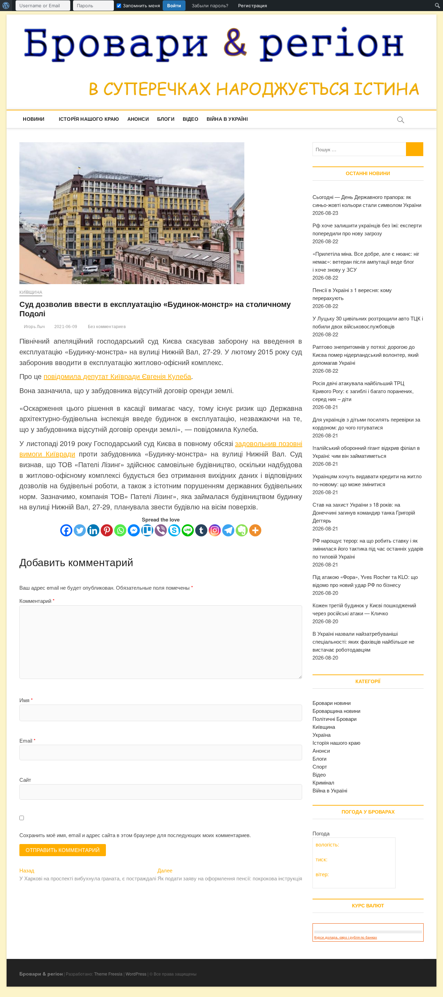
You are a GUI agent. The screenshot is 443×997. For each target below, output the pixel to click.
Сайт (25, 779)
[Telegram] (228, 530)
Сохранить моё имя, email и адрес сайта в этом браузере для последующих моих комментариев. (135, 835)
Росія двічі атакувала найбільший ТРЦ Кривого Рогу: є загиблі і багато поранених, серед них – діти (363, 390)
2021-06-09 (65, 326)
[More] (255, 530)
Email (27, 740)
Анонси (138, 119)
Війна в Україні (227, 119)
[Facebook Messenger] (134, 530)
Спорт (320, 766)
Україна (322, 734)
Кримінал (323, 782)
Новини (33, 119)
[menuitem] (6, 5)
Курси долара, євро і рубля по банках (345, 937)
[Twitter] (80, 530)
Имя (26, 700)
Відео (190, 119)
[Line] (188, 530)
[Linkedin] (93, 530)
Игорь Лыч (34, 326)
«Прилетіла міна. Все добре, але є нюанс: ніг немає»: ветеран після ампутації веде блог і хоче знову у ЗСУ (366, 261)
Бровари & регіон (41, 973)
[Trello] (147, 530)
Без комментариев (106, 326)
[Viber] (161, 530)
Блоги (165, 119)
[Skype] (174, 530)
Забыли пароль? (210, 5)
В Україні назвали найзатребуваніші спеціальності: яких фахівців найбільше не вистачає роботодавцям (363, 641)
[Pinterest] (107, 530)
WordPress (136, 974)
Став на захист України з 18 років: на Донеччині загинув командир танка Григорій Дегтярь (364, 512)
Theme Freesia (108, 974)
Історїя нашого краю (89, 119)
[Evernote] (242, 530)
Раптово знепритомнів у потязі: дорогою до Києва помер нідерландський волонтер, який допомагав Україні (365, 354)
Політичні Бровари (334, 718)
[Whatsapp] (120, 530)
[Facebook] (66, 530)
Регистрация (252, 5)
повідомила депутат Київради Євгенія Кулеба (117, 376)
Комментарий (37, 600)
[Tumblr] (201, 530)
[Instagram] (215, 530)
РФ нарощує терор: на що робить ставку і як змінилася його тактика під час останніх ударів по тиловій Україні (368, 548)
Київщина (30, 292)
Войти (174, 5)
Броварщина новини (336, 710)
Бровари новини (332, 702)
